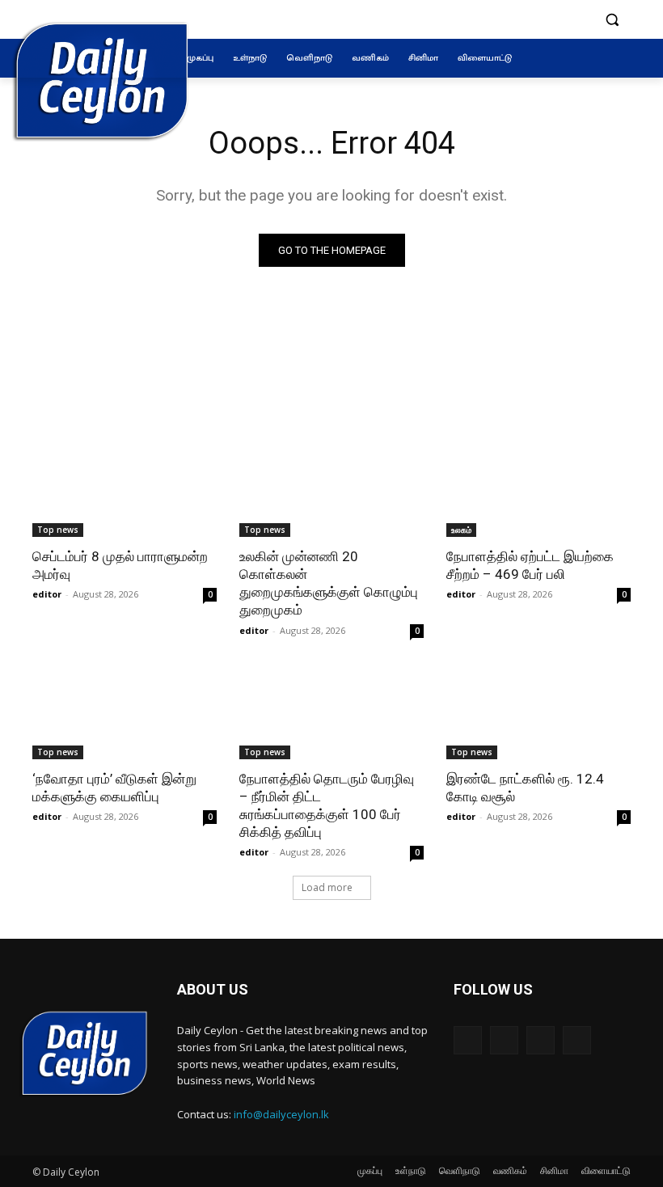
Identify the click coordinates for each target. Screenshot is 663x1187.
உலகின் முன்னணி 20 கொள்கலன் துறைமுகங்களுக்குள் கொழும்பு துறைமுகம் (328, 583)
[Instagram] (504, 1040)
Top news (57, 529)
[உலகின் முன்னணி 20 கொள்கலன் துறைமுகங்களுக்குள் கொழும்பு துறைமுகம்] (331, 491)
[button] (612, 20)
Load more (327, 887)
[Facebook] (468, 1040)
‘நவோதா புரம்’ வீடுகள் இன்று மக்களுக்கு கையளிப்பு (114, 788)
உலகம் (461, 529)
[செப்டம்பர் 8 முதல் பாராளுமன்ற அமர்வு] (124, 491)
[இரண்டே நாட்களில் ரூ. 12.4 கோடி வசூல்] (538, 713)
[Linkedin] (540, 1040)
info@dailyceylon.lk (281, 1114)
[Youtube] (577, 1040)
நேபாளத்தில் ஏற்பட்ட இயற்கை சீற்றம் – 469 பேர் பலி (530, 565)
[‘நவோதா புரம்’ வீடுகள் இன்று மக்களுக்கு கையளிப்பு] (124, 713)
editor (46, 594)
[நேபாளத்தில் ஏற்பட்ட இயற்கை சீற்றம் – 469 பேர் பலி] (538, 491)
